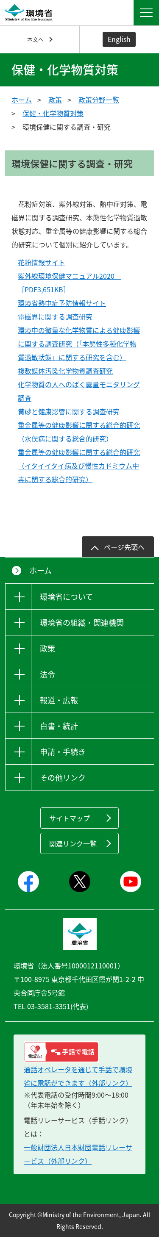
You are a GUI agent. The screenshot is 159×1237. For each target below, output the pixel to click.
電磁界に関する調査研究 (55, 316)
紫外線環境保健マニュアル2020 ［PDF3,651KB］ (69, 282)
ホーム (21, 99)
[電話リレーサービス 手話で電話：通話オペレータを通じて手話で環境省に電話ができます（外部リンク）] (79, 1051)
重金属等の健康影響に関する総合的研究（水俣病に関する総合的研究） (79, 432)
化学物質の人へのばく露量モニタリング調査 (79, 391)
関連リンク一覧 (73, 843)
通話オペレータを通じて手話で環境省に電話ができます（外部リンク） (78, 1076)
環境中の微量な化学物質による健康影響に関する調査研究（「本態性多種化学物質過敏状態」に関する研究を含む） (79, 343)
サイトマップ (69, 818)
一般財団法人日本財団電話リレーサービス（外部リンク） (78, 1154)
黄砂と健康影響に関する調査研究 (69, 411)
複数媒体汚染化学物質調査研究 (65, 371)
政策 (55, 99)
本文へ (35, 39)
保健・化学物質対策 (53, 113)
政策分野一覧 (98, 99)
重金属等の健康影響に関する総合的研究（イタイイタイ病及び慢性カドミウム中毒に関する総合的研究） (79, 465)
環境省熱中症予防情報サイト (62, 303)
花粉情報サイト (41, 262)
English (119, 39)
